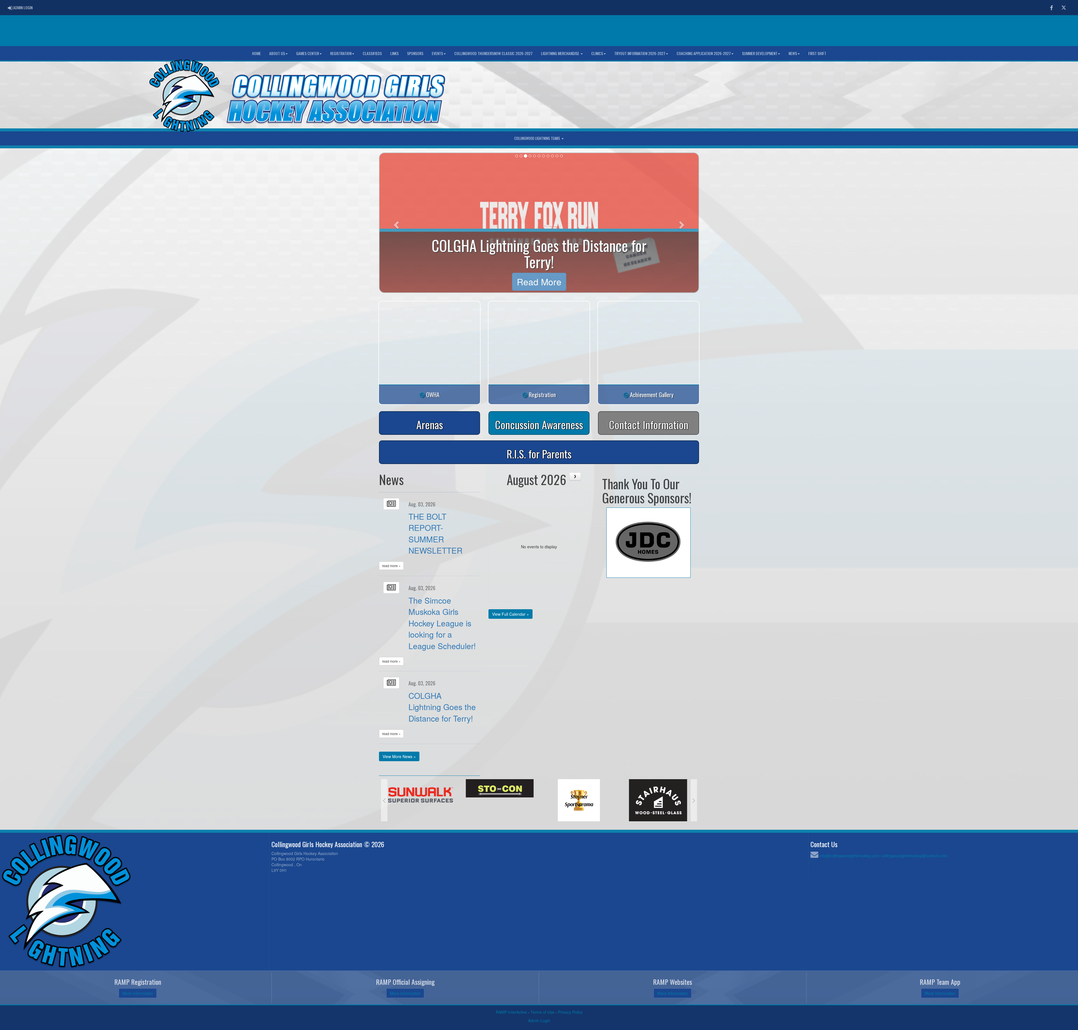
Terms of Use (542, 1012)
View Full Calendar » (510, 614)
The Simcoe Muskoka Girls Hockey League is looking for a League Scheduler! (442, 622)
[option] (420, 800)
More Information (137, 993)
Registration (340, 53)
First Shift (817, 53)
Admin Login (539, 1020)
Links (394, 53)
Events (437, 53)
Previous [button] (384, 800)
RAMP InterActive (511, 1012)
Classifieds (372, 53)
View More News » (399, 756)
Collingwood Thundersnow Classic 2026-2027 (493, 53)
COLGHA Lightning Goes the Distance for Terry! (442, 707)
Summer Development (759, 53)
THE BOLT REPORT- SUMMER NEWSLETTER (435, 533)
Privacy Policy (570, 1012)
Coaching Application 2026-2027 (704, 53)
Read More (539, 281)
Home (256, 53)
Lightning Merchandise (560, 53)
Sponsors (415, 53)
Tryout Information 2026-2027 (639, 53)
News (793, 53)
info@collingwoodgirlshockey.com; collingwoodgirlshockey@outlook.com (883, 855)
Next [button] (694, 800)
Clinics (597, 53)
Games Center (307, 53)
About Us (277, 53)
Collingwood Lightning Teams (537, 138)
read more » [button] (391, 565)
